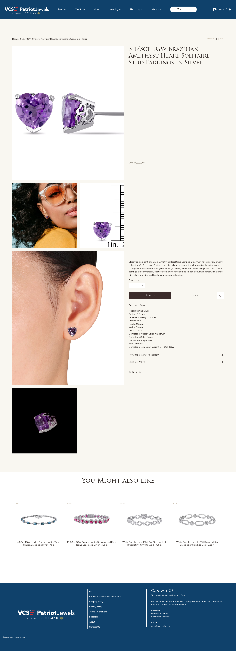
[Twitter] (139, 184)
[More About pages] (160, 9)
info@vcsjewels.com (160, 626)
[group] (118, 524)
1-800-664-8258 (178, 604)
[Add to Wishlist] (220, 108)
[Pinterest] (136, 184)
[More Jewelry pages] (120, 9)
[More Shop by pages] (141, 9)
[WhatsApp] (130, 184)
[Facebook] (133, 184)
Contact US (162, 591)
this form (181, 595)
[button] (228, 9)
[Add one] (142, 98)
